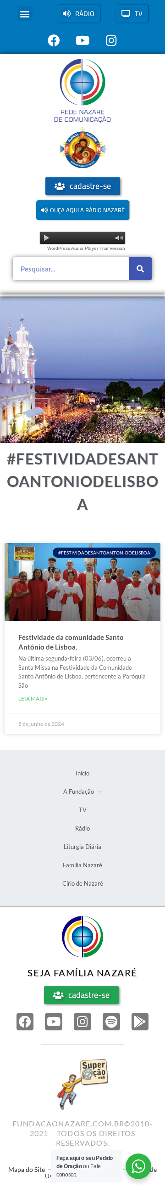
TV (83, 810)
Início (82, 773)
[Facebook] (25, 1021)
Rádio (82, 828)
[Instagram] (82, 1021)
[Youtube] (53, 1021)
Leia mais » (33, 698)
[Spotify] (111, 1021)
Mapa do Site (26, 1169)
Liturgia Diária (82, 846)
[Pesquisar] (140, 268)
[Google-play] (140, 1021)
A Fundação (78, 791)
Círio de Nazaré (82, 883)
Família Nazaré (82, 865)
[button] (25, 13)
